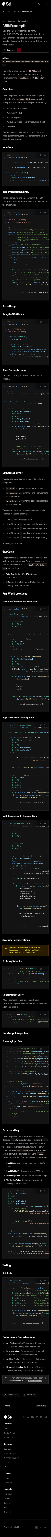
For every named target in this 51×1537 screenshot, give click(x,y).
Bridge (6, 1462)
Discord (7, 1499)
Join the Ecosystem (11, 1458)
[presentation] (25, 169)
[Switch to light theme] (41, 1527)
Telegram (7, 1503)
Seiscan (7, 1478)
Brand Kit (7, 1512)
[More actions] (48, 4)
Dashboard (8, 1449)
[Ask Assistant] (45, 155)
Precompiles (23, 21)
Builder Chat (8, 1438)
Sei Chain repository (35, 1380)
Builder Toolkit (9, 1433)
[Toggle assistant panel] (44, 4)
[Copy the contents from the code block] (41, 155)
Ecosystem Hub (10, 1454)
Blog (5, 1508)
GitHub (6, 1429)
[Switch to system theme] (36, 1527)
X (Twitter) (8, 1494)
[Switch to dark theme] (45, 1527)
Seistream (8, 1483)
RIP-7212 (32, 71)
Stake (6, 1467)
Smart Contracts (8, 21)
